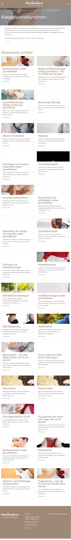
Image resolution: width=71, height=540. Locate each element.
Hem (2, 10)
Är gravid (16, 10)
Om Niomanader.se (31, 525)
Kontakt (27, 514)
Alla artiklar (9, 10)
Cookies (27, 528)
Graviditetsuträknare (31, 522)
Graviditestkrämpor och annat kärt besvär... (32, 10)
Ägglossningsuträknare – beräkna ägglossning (33, 518)
